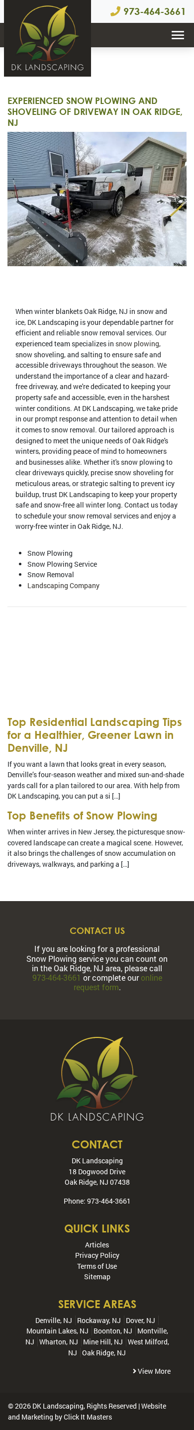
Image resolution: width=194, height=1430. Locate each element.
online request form (118, 982)
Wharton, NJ (58, 1341)
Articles (97, 1244)
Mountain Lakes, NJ (57, 1330)
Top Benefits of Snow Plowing (82, 815)
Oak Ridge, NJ (104, 1352)
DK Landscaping (58, 1406)
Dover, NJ (140, 1320)
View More (153, 1371)
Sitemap (97, 1276)
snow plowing (137, 343)
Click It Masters (88, 1417)
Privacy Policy (97, 1255)
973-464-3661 (153, 11)
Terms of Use (97, 1266)
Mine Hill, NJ (103, 1341)
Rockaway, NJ (99, 1320)
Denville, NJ (53, 1320)
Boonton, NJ (113, 1330)
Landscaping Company (63, 585)
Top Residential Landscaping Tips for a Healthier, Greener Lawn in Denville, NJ (94, 734)
